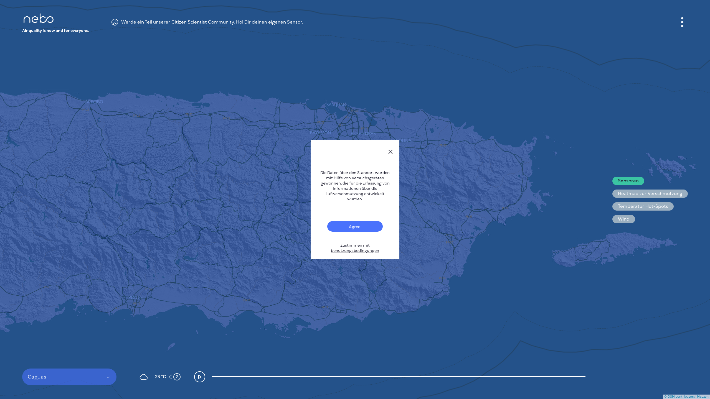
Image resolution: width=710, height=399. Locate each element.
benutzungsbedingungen (355, 250)
